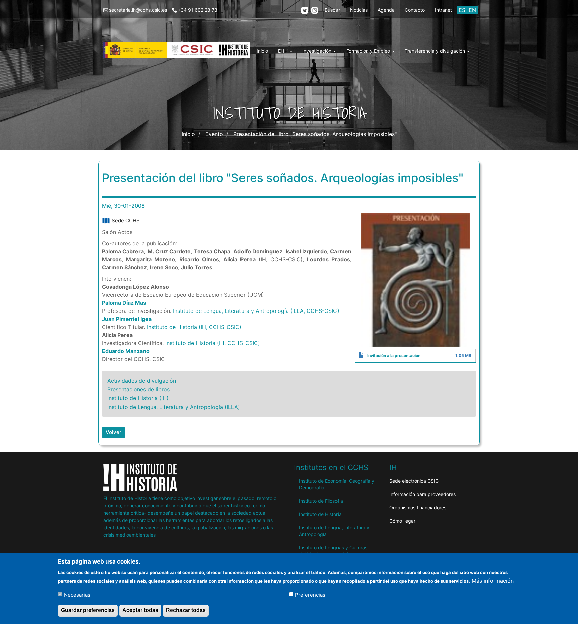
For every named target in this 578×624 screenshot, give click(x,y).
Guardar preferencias (88, 610)
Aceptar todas (140, 610)
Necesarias (77, 594)
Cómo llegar (402, 521)
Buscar (332, 10)
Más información (493, 580)
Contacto (415, 10)
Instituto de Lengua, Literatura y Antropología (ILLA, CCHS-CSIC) (256, 310)
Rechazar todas (186, 610)
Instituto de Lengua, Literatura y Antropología (334, 531)
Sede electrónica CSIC (414, 481)
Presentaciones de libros (138, 389)
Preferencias (310, 594)
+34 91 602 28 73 (197, 10)
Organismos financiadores (417, 507)
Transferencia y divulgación (435, 51)
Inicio (262, 51)
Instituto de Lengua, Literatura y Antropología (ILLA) (173, 407)
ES (462, 10)
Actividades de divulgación (141, 380)
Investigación (317, 51)
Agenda (386, 10)
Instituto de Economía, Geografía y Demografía (336, 484)
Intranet (443, 10)
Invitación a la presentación (393, 355)
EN (472, 10)
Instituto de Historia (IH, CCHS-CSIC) (194, 327)
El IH (283, 51)
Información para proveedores (422, 494)
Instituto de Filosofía (321, 501)
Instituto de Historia (320, 514)
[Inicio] (179, 50)
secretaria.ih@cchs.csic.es (138, 10)
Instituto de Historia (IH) (138, 398)
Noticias (359, 10)
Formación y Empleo (368, 51)
